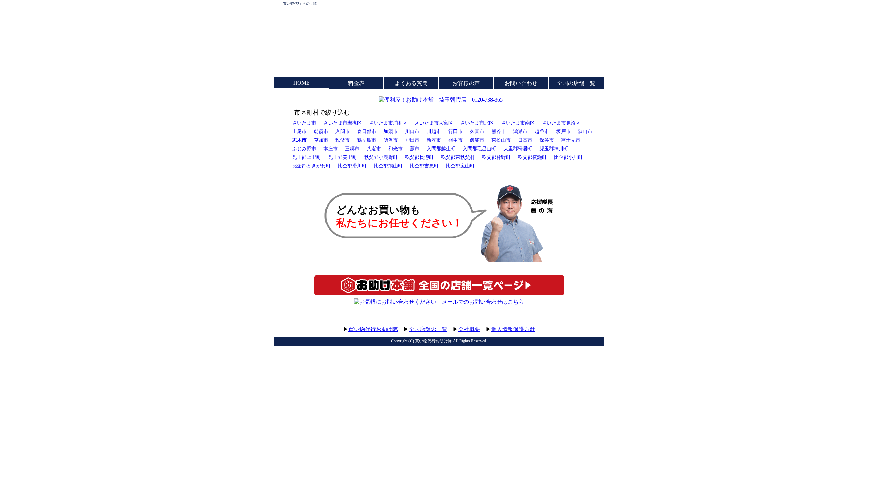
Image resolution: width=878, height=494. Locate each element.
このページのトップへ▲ (571, 322)
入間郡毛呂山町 (479, 148)
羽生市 (455, 140)
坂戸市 (563, 131)
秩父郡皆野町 (496, 157)
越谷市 (542, 131)
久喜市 (477, 131)
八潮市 (374, 148)
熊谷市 (498, 131)
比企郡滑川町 (352, 165)
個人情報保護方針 (513, 329)
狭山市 (585, 131)
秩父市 (342, 140)
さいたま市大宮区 (434, 123)
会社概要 (469, 329)
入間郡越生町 (441, 148)
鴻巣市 (520, 131)
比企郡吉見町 (424, 165)
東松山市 (501, 140)
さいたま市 (304, 123)
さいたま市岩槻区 (342, 123)
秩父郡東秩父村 (458, 157)
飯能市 (477, 140)
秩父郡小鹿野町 (381, 157)
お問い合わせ (521, 83)
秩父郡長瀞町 (419, 157)
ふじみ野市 (304, 148)
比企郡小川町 (568, 157)
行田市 (455, 131)
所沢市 (390, 140)
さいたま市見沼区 (561, 123)
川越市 (434, 131)
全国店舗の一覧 (428, 329)
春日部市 (366, 131)
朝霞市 (321, 131)
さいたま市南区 (518, 123)
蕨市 (414, 148)
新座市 (434, 140)
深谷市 (546, 140)
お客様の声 (466, 83)
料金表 (356, 83)
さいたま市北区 (477, 123)
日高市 (525, 140)
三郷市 (352, 148)
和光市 (395, 148)
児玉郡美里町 (342, 157)
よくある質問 (411, 83)
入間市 (342, 131)
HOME (301, 83)
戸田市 (412, 140)
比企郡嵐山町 (460, 165)
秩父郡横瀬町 (532, 157)
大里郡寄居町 (517, 148)
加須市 (390, 131)
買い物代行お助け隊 (300, 3)
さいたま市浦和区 (388, 123)
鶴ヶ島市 (366, 140)
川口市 (412, 131)
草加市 (321, 140)
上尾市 (299, 131)
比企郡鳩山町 (388, 165)
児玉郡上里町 (306, 157)
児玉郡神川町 (553, 148)
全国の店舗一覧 (576, 83)
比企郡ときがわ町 (311, 165)
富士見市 (570, 140)
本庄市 (330, 148)
